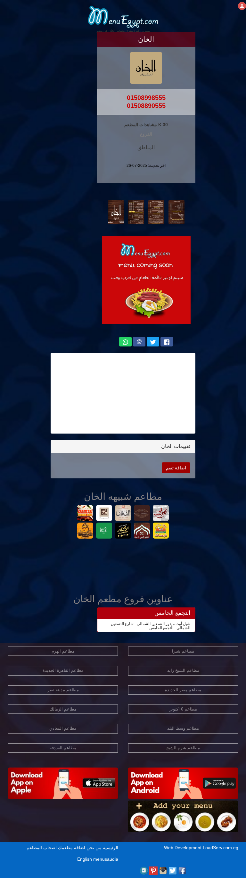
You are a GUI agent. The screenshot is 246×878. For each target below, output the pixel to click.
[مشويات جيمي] (104, 531)
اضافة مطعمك (71, 847)
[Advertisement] (123, 393)
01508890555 (146, 105)
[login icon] (242, 6)
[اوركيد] (161, 514)
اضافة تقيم (176, 467)
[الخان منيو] (176, 211)
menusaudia (105, 859)
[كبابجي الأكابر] (123, 531)
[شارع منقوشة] (85, 514)
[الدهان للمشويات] (123, 514)
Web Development (183, 847)
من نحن (94, 847)
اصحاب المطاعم (42, 847)
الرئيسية (110, 847)
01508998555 (146, 97)
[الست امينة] (85, 531)
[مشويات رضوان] (142, 531)
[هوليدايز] (142, 514)
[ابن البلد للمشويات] (104, 514)
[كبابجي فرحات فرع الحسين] (161, 531)
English (84, 859)
